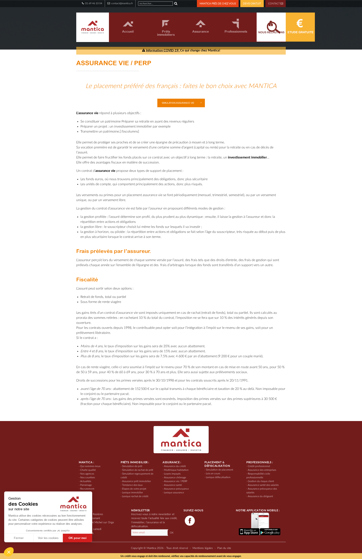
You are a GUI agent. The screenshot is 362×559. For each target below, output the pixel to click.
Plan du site (224, 548)
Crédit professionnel (259, 466)
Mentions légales (203, 548)
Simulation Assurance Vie (178, 103)
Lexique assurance (174, 492)
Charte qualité (88, 470)
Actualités (85, 481)
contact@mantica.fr (122, 3)
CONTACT (274, 3)
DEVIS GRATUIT (252, 3)
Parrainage (86, 485)
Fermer (19, 538)
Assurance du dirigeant (260, 496)
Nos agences (87, 473)
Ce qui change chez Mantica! (183, 50)
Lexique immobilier (132, 492)
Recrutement (87, 489)
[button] (9, 552)
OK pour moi (78, 538)
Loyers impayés (172, 473)
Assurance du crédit (175, 466)
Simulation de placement (219, 469)
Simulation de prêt (132, 466)
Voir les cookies (48, 538)
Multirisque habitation (176, 470)
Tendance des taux (132, 485)
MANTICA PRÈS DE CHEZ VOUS (218, 3)
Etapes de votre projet (134, 489)
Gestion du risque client (261, 481)
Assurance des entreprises (262, 470)
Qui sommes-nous (90, 466)
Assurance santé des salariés (263, 485)
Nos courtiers (87, 477)
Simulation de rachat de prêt (137, 470)
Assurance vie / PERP (175, 481)
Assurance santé (173, 485)
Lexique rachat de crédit (135, 496)
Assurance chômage (175, 477)
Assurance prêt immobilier (136, 481)
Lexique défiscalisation (218, 477)
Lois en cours (213, 473)
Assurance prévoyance (176, 489)
